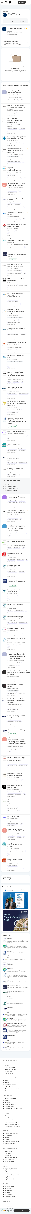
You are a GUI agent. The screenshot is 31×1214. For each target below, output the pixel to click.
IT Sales (7, 1139)
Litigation (7, 1171)
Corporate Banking (10, 1067)
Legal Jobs (6, 1166)
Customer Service (10, 1196)
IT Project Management (11, 1133)
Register (22, 2)
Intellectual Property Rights (12, 1175)
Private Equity (8, 1071)
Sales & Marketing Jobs (10, 1078)
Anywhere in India (17, 32)
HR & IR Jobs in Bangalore (11, 484)
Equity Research (9, 1073)
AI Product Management (12, 1204)
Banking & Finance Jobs (10, 1060)
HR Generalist (8, 1116)
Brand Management (10, 1085)
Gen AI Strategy (9, 1208)
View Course (13, 259)
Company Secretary (10, 1173)
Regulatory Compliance (11, 1169)
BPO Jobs (5, 1183)
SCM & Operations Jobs (10, 1148)
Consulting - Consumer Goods (13, 1108)
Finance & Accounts (10, 1063)
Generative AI (8, 1206)
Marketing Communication (12, 1089)
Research (7, 1100)
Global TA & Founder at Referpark (15, 14)
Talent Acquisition (10, 1120)
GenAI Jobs (6, 1201)
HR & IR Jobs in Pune (10, 492)
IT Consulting (8, 1135)
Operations (8, 1153)
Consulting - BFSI (9, 1106)
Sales (6, 1080)
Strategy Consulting (10, 1098)
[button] (13, 156)
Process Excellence (10, 1104)
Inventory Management (11, 1157)
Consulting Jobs (7, 1095)
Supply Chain (8, 1151)
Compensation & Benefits (12, 1126)
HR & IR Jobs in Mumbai (11, 483)
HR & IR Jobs (6, 1113)
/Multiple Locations (12, 34)
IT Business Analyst (10, 1144)
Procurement (8, 1155)
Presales (7, 1137)
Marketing (7, 1083)
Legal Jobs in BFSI (9, 1177)
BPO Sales (7, 1192)
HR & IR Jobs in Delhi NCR (11, 486)
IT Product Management (12, 1142)
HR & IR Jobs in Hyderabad (11, 488)
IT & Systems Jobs (8, 1131)
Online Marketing (9, 1087)
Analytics (7, 1102)
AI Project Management (11, 1210)
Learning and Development (12, 1124)
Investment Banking (10, 1069)
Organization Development (12, 1122)
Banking (7, 1065)
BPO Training (8, 1194)
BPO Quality (8, 1188)
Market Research (9, 1091)
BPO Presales (8, 1190)
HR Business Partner (10, 1118)
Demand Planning (10, 1161)
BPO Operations (9, 1186)
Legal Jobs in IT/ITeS (10, 1179)
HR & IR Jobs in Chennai (11, 490)
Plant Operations (9, 1159)
